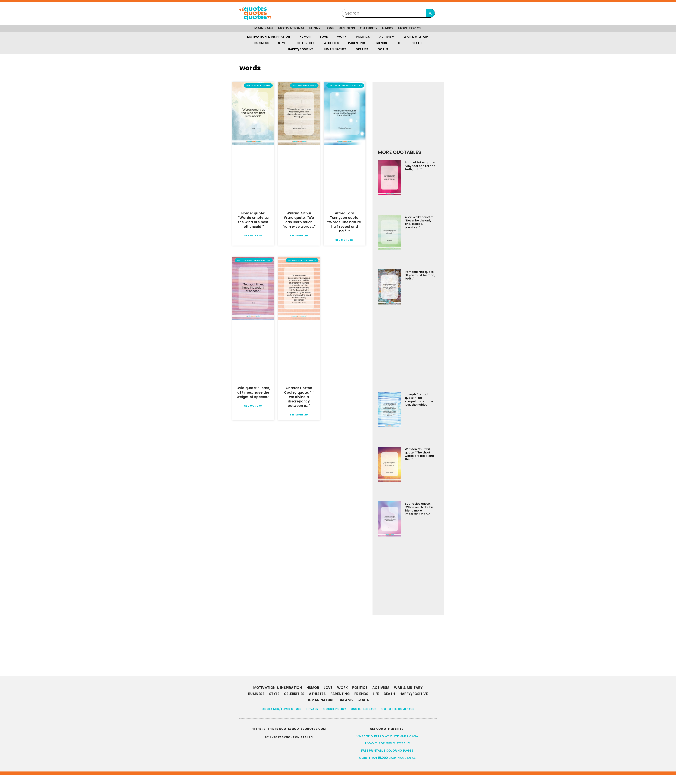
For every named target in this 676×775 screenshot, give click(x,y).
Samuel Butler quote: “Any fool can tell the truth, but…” (420, 165)
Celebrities (305, 43)
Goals (383, 49)
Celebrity (369, 28)
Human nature (334, 49)
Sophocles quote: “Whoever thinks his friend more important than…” (419, 509)
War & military (416, 37)
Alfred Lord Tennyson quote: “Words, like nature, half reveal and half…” (344, 222)
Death (417, 43)
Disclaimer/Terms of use (281, 709)
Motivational (291, 28)
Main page (264, 28)
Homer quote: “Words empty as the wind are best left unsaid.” (253, 220)
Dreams (362, 49)
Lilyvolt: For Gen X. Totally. (387, 743)
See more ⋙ (253, 235)
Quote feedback (364, 709)
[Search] (430, 13)
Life (399, 43)
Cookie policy (334, 709)
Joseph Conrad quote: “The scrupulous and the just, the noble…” (419, 399)
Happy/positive (300, 49)
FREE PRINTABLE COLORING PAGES (387, 750)
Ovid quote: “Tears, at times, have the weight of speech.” (253, 392)
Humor (305, 37)
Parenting (356, 43)
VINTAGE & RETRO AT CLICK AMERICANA (387, 736)
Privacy (312, 709)
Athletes (331, 43)
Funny (315, 28)
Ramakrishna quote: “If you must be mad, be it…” (420, 275)
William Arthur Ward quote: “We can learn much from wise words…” (298, 220)
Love (330, 28)
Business (347, 28)
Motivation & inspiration (268, 37)
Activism (386, 37)
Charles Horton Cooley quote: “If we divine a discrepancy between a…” (299, 397)
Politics (363, 37)
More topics (409, 28)
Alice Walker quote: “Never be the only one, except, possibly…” (419, 222)
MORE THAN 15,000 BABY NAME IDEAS (387, 758)
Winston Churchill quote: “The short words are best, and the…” (419, 454)
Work (342, 37)
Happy (387, 28)
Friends (381, 43)
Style (282, 43)
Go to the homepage (397, 709)
